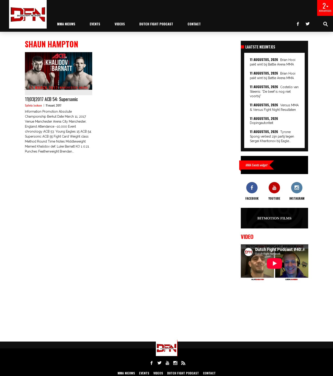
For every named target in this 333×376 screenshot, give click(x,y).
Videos (120, 23)
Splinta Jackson (33, 105)
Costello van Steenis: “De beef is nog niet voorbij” (274, 91)
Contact (194, 23)
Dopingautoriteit (261, 123)
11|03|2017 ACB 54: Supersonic (51, 99)
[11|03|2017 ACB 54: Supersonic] (58, 71)
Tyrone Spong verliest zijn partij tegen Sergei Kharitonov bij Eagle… (272, 136)
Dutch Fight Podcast (156, 23)
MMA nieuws (66, 23)
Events (95, 23)
